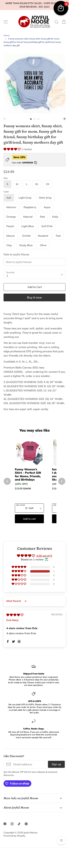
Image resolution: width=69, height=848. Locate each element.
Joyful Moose (30, 832)
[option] (34, 83)
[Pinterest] (26, 823)
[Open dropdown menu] (60, 798)
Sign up (56, 764)
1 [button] (31, 119)
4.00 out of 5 (44, 555)
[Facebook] (4, 823)
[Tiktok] (19, 823)
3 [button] (38, 119)
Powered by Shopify (14, 835)
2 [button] (34, 119)
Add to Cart (34, 287)
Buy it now (34, 297)
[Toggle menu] (6, 22)
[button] (12, 149)
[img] (14, 615)
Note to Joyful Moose (16, 254)
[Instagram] (12, 823)
